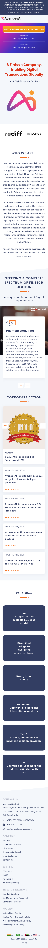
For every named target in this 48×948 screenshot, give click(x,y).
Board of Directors (11, 894)
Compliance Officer (11, 902)
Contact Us (8, 860)
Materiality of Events (12, 913)
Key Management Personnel (15, 898)
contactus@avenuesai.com (19, 829)
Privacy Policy (9, 848)
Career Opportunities (12, 844)
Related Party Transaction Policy (17, 917)
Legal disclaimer (10, 856)
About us (6, 840)
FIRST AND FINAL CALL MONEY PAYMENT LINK (24, 29)
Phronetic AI (8, 879)
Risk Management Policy (13, 924)
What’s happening (11, 882)
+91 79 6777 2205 (14, 824)
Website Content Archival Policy (17, 921)
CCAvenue (7, 871)
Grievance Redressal (12, 852)
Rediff (5, 875)
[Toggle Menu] (42, 19)
